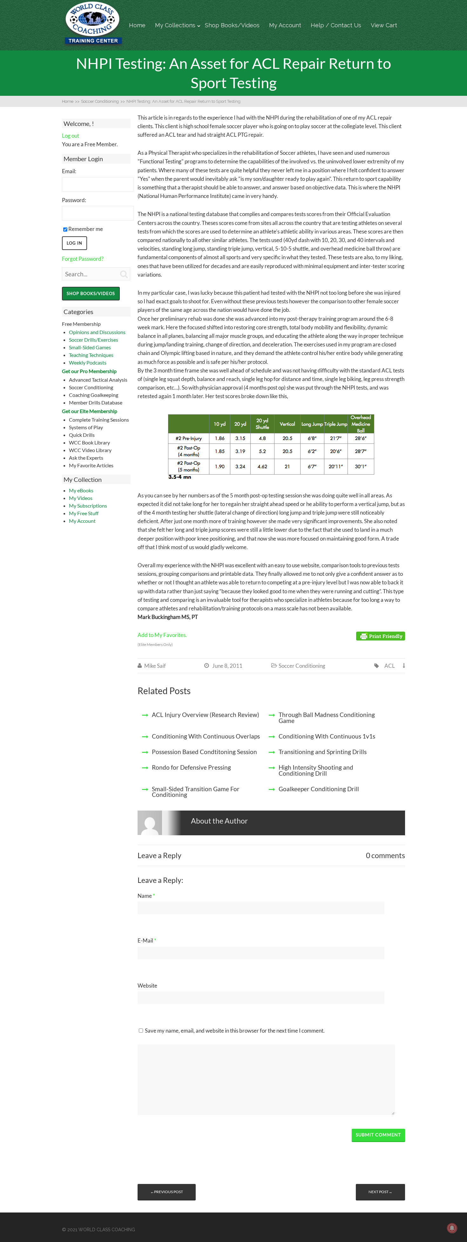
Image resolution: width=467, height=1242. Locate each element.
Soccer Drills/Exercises (93, 340)
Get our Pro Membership (89, 371)
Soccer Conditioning (302, 665)
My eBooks (81, 490)
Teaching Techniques (91, 355)
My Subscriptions (88, 506)
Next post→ (380, 1191)
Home (137, 25)
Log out (70, 135)
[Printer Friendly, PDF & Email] (380, 635)
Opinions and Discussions (97, 332)
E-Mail (147, 940)
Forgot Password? (83, 258)
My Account (285, 25)
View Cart (384, 25)
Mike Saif (155, 665)
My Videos (80, 498)
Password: (74, 200)
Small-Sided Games (90, 347)
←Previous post (166, 1191)
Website (147, 985)
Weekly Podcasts (87, 362)
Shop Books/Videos (232, 25)
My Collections (175, 25)
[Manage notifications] (452, 1228)
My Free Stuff (83, 513)
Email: (69, 171)
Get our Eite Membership (89, 411)
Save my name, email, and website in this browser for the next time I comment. (235, 1030)
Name (146, 895)
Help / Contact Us (336, 25)
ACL (389, 665)
